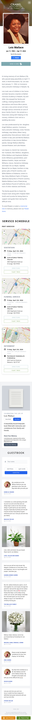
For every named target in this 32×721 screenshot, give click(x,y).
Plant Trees (16, 272)
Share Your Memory (10, 444)
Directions (16, 268)
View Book (8, 419)
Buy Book (17, 419)
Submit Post (16, 472)
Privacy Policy (11, 713)
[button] (16, 235)
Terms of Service (20, 713)
